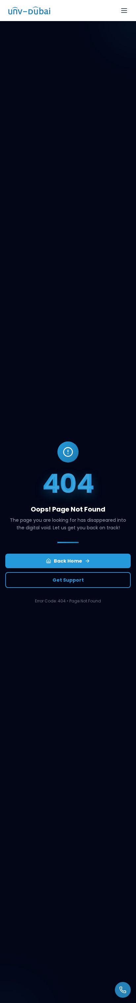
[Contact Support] (123, 990)
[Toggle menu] (124, 10)
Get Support (68, 580)
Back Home (68, 561)
